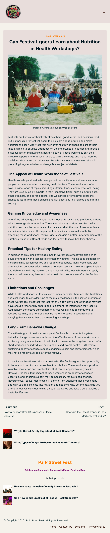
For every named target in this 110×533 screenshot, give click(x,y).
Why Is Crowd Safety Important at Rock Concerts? (44, 431)
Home (53, 526)
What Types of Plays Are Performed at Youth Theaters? (47, 442)
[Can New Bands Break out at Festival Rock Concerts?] (7, 500)
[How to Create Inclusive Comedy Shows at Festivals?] (7, 489)
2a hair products (55, 478)
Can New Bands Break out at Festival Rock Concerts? (46, 498)
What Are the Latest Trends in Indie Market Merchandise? (86, 411)
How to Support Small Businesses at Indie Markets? (27, 411)
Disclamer (80, 526)
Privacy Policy (97, 526)
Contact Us (65, 526)
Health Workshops (55, 36)
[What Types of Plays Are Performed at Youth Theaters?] (7, 445)
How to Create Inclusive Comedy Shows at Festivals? (46, 486)
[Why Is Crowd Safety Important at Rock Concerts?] (7, 433)
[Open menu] (104, 11)
